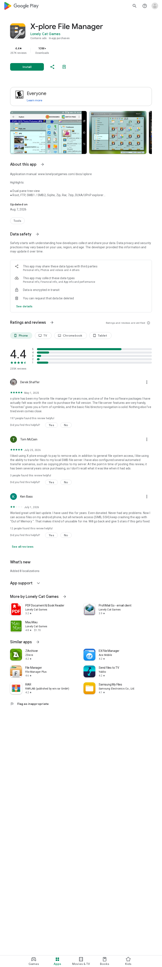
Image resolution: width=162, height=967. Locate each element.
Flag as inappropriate (29, 704)
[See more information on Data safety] (37, 234)
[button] (48, 132)
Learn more (34, 100)
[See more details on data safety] (24, 306)
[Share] (52, 67)
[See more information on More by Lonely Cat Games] (64, 597)
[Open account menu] (155, 6)
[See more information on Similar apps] (38, 642)
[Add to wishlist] (64, 67)
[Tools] (17, 221)
